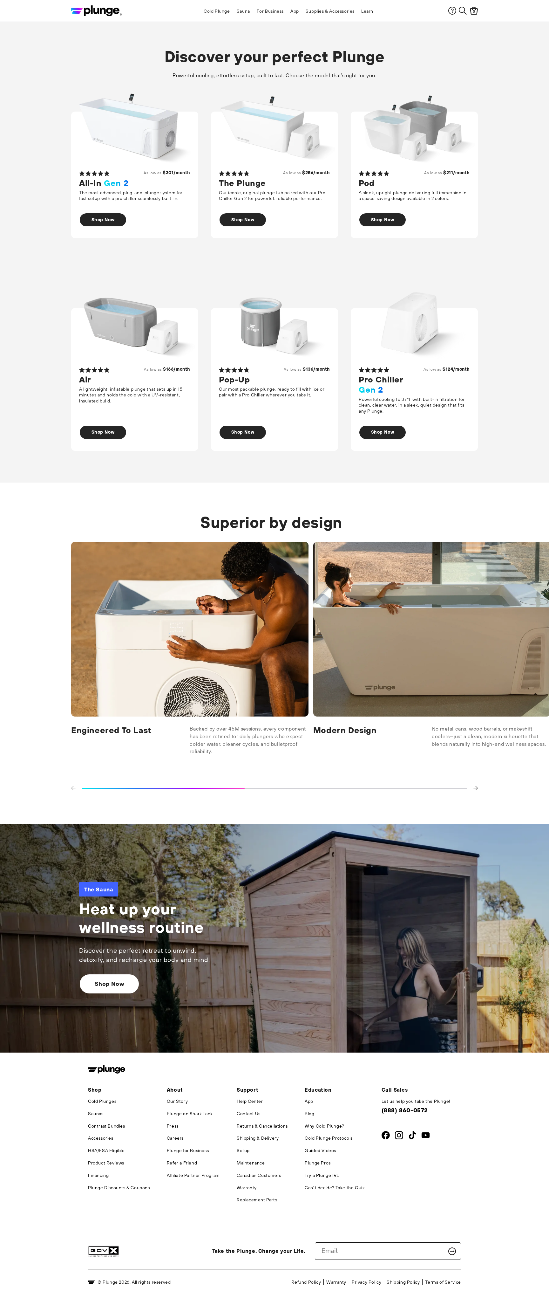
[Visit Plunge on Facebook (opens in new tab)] (386, 1136)
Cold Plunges (102, 1101)
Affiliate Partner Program (193, 1175)
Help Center (250, 1101)
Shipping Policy (403, 1282)
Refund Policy (306, 1282)
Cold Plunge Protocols (329, 1138)
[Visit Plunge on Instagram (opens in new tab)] (399, 1136)
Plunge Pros (318, 1163)
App (309, 1101)
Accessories (100, 1138)
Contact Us (249, 1113)
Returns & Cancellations (262, 1126)
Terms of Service (443, 1282)
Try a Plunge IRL (322, 1175)
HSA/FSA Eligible (106, 1150)
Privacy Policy (366, 1282)
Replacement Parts (257, 1200)
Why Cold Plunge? (324, 1126)
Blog (309, 1113)
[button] (73, 788)
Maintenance (251, 1163)
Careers (175, 1138)
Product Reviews (106, 1163)
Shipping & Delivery (258, 1138)
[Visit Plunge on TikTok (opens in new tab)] (412, 1136)
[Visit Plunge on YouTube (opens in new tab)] (425, 1136)
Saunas (96, 1113)
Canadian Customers (259, 1175)
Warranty (247, 1188)
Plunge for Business (188, 1150)
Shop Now (103, 220)
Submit (452, 1251)
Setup (243, 1150)
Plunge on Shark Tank (190, 1113)
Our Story (177, 1101)
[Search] (463, 11)
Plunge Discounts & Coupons (119, 1188)
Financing (98, 1175)
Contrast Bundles (106, 1126)
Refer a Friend (182, 1163)
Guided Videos (320, 1150)
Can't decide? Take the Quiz (334, 1188)
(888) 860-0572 (405, 1110)
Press (173, 1126)
